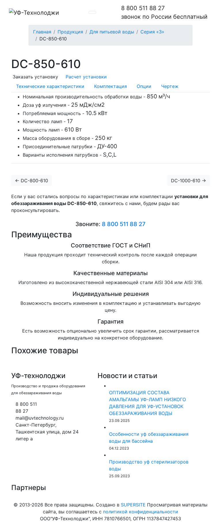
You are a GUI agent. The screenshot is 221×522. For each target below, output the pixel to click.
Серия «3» (152, 32)
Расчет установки (85, 77)
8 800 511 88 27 (164, 12)
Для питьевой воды (111, 32)
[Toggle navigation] (92, 12)
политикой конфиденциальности (140, 512)
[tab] (50, 86)
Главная (42, 32)
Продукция (70, 32)
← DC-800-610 (31, 180)
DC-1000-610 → (188, 180)
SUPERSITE (133, 505)
